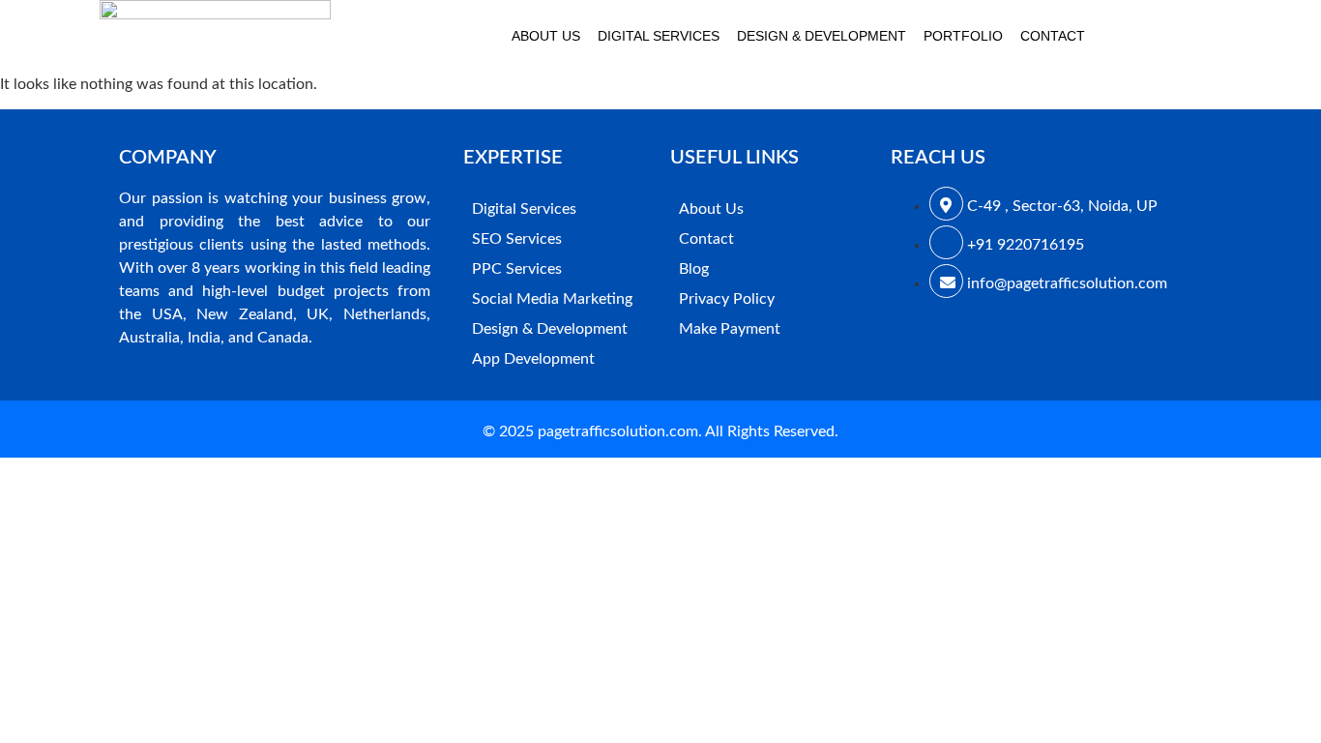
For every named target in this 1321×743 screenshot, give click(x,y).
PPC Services (517, 269)
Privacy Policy (727, 299)
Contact (1052, 36)
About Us (546, 36)
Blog (694, 269)
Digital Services (658, 36)
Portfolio (963, 36)
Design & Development (821, 36)
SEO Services (517, 239)
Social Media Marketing (552, 299)
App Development (533, 359)
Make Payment (729, 329)
